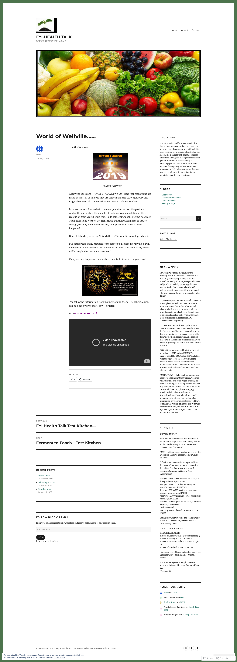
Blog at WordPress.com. (66, 648)
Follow (41, 537)
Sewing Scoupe (168, 203)
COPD (174, 592)
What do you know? (46, 482)
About (184, 30)
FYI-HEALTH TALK (54, 37)
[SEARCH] (198, 218)
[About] (191, 648)
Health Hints (44, 476)
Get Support (167, 195)
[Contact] (197, 648)
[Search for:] (178, 218)
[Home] (186, 648)
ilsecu (38, 154)
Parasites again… (45, 489)
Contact (196, 30)
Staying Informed (190, 615)
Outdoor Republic (169, 200)
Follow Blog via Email (52, 517)
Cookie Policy (59, 658)
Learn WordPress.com (171, 198)
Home (173, 30)
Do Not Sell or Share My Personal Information (97, 648)
